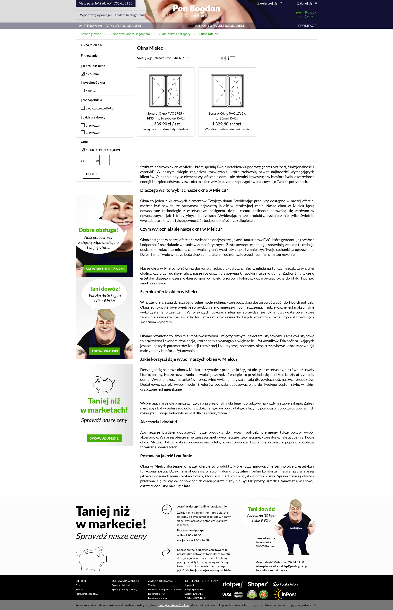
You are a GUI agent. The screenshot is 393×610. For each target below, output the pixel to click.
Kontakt (80, 589)
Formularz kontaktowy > (271, 570)
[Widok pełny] (231, 58)
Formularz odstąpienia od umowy (164, 589)
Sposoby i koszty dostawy (124, 589)
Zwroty (151, 585)
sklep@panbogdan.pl (294, 566)
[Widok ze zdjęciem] (223, 58)
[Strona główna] (196, 11)
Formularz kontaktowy (87, 593)
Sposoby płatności (121, 585)
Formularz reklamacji (158, 598)
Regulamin (189, 585)
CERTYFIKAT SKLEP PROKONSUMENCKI (195, 595)
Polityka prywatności (194, 589)
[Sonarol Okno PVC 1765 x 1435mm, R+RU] (227, 91)
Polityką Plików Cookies (173, 605)
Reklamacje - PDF (157, 593)
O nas (78, 585)
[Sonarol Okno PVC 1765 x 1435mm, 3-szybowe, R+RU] (165, 91)
